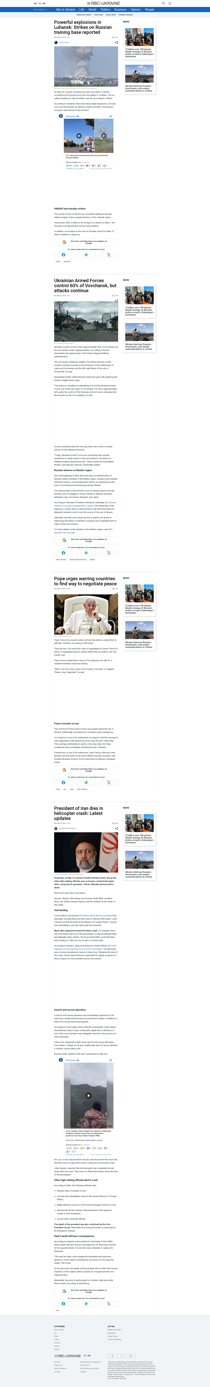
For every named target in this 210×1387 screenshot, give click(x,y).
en (39, 3)
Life (81, 9)
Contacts (83, 1372)
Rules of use (58, 1365)
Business (120, 9)
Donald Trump (111, 15)
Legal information (60, 1368)
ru (44, 3)
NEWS (126, 21)
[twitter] (121, 1356)
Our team (57, 1372)
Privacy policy (85, 1365)
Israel (72, 789)
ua (35, 3)
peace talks (98, 15)
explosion (67, 261)
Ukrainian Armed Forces (78, 559)
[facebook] (112, 1356)
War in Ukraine (65, 9)
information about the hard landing (94, 915)
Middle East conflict (84, 15)
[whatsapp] (130, 1356)
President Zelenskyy (126, 15)
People (149, 9)
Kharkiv (92, 559)
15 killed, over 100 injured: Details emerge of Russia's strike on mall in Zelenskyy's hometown (139, 53)
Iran (57, 1310)
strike (58, 261)
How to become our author (89, 1368)
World (92, 9)
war (65, 789)
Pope (58, 789)
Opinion (136, 9)
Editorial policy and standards (90, 1362)
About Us (57, 1362)
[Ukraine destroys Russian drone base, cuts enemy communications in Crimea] (139, 74)
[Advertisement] (86, 189)
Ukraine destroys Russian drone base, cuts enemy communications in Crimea (138, 88)
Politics (105, 9)
